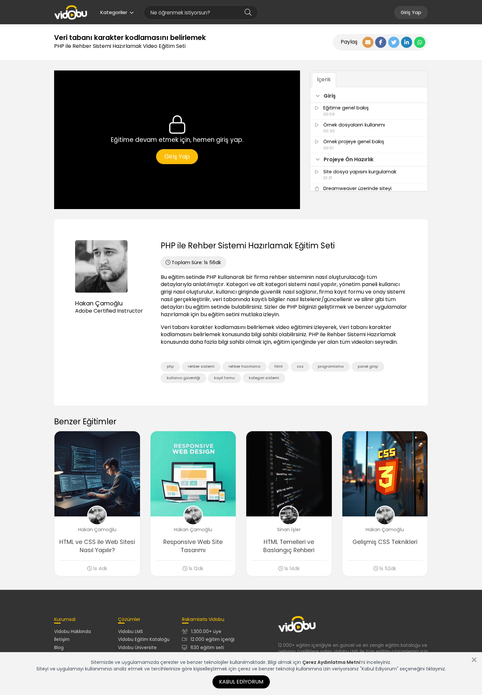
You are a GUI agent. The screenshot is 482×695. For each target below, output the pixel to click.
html (278, 366)
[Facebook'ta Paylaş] (380, 42)
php (170, 366)
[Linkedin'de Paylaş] (406, 42)
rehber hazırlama (244, 366)
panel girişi (368, 366)
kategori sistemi (264, 377)
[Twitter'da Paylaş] (393, 42)
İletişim (62, 639)
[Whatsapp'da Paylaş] (419, 42)
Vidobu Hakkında (72, 631)
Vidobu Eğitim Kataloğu (144, 639)
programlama (331, 366)
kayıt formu (224, 377)
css (300, 366)
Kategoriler (113, 12)
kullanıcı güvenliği (183, 377)
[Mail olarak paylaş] (367, 42)
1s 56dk (196, 262)
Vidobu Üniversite (137, 648)
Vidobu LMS (130, 631)
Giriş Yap (411, 12)
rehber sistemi (201, 366)
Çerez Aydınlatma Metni (331, 662)
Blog (59, 648)
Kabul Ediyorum (241, 681)
